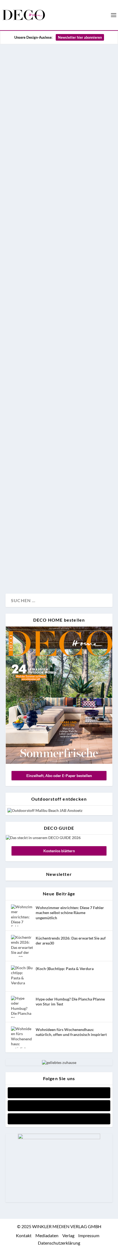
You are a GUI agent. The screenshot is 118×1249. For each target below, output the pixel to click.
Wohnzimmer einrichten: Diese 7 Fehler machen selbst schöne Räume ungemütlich (70, 912)
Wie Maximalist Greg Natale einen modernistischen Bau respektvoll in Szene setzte (51, 480)
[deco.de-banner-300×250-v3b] (59, 1137)
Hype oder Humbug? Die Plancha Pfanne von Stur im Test (70, 1001)
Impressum (88, 1235)
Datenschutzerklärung (59, 1242)
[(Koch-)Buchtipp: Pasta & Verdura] (22, 976)
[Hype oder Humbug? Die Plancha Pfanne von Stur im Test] (22, 1007)
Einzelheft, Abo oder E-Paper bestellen (59, 775)
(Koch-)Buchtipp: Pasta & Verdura (65, 968)
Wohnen (55, 289)
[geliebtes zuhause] (59, 1062)
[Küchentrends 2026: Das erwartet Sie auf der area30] (22, 946)
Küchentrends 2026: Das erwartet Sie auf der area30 (71, 940)
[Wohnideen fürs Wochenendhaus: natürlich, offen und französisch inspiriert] (22, 1037)
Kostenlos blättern (59, 850)
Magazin (19, 571)
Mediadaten (46, 1235)
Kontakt (24, 1235)
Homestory (21, 289)
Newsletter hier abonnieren (80, 37)
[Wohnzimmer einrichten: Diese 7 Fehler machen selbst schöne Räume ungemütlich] (22, 915)
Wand (39, 289)
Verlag (68, 1235)
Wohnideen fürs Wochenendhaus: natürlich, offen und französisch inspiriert (71, 1032)
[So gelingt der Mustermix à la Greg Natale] (59, 121)
